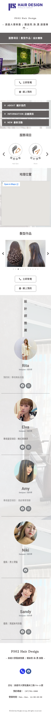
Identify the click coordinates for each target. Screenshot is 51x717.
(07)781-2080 (31, 691)
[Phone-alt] (22, 671)
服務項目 (13, 38)
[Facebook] (22, 385)
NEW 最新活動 (15, 122)
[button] (25, 106)
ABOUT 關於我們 (16, 105)
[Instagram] (28, 385)
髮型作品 (26, 38)
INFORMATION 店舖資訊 (20, 114)
